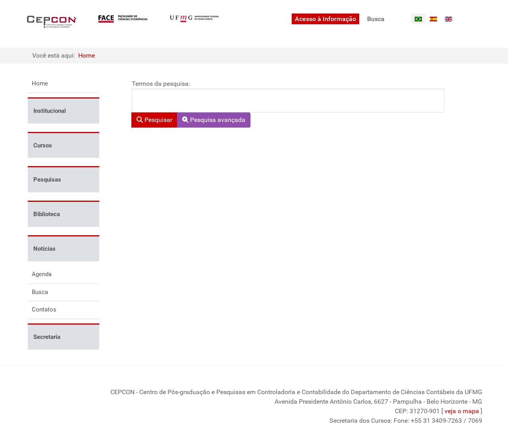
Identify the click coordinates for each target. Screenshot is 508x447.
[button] (93, 110)
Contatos (44, 309)
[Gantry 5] (51, 21)
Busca (40, 292)
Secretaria (46, 337)
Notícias (44, 248)
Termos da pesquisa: (161, 83)
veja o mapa (461, 411)
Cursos (42, 145)
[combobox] (288, 100)
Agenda (42, 274)
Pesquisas (47, 179)
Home (40, 83)
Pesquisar (157, 120)
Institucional (49, 110)
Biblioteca (46, 214)
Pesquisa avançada (217, 120)
